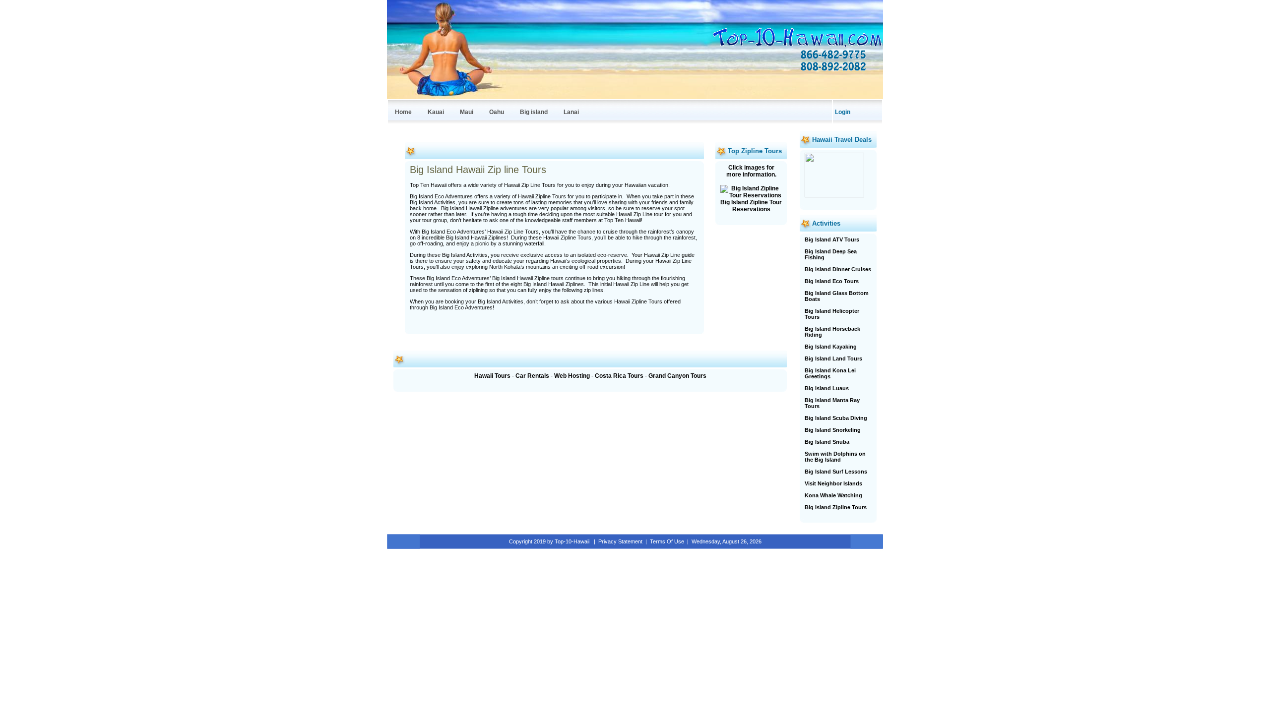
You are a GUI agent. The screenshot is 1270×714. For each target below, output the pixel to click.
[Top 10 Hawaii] (796, 46)
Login (842, 112)
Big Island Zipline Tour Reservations (751, 206)
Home (403, 112)
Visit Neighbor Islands (833, 483)
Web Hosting (572, 375)
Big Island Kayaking (831, 347)
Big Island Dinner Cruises (838, 269)
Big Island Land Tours (833, 358)
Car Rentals (532, 375)
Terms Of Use (667, 541)
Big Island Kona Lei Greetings (830, 373)
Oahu (496, 112)
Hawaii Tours (492, 375)
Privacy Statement (620, 541)
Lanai (571, 112)
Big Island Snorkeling (833, 430)
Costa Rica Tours (619, 375)
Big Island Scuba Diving (836, 418)
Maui (466, 112)
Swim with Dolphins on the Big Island (835, 457)
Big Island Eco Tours (832, 281)
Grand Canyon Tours (677, 375)
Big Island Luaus (827, 388)
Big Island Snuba (827, 442)
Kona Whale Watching (833, 495)
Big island (534, 112)
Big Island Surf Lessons (836, 472)
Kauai (436, 112)
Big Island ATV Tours (832, 239)
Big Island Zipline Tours (836, 507)
